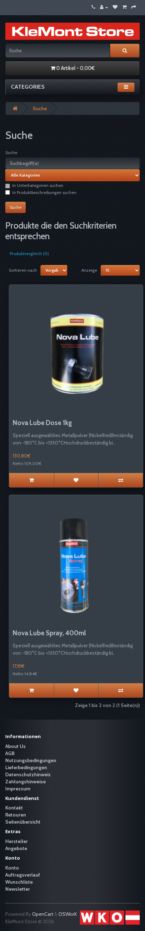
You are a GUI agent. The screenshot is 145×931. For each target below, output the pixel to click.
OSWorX (67, 914)
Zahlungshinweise (25, 781)
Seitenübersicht (22, 822)
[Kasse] (133, 7)
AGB (10, 753)
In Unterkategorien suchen (37, 185)
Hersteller (16, 841)
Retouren (15, 815)
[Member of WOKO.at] (110, 917)
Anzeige (89, 270)
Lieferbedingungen (26, 767)
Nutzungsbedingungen (30, 760)
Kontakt (14, 808)
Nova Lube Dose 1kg (42, 423)
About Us (15, 746)
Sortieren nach (23, 270)
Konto (12, 868)
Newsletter (17, 889)
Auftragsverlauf (22, 875)
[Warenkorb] (124, 7)
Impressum (17, 788)
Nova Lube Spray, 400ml (49, 633)
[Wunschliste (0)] (115, 7)
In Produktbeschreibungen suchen (44, 192)
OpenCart (42, 914)
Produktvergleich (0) (29, 253)
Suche (40, 108)
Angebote (16, 848)
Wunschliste (19, 882)
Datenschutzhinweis (28, 774)
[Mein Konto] (104, 7)
